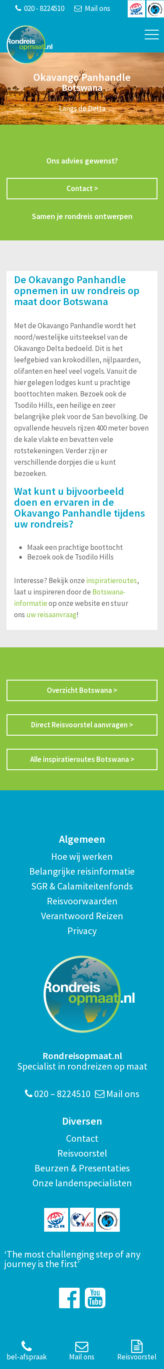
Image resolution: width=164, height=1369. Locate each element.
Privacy (82, 930)
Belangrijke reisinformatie (82, 871)
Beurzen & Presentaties (82, 1168)
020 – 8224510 (61, 1093)
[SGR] (56, 1220)
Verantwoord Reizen (82, 916)
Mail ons (97, 8)
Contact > (82, 188)
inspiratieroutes (111, 580)
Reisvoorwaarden (82, 901)
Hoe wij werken (82, 856)
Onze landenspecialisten (82, 1183)
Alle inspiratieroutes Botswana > (82, 759)
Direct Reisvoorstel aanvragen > (82, 725)
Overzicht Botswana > (82, 690)
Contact (82, 1138)
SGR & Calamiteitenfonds (82, 886)
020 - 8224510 (43, 8)
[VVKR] (82, 1220)
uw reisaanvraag (51, 614)
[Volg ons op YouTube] (95, 1298)
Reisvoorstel (82, 1153)
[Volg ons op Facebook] (69, 1298)
